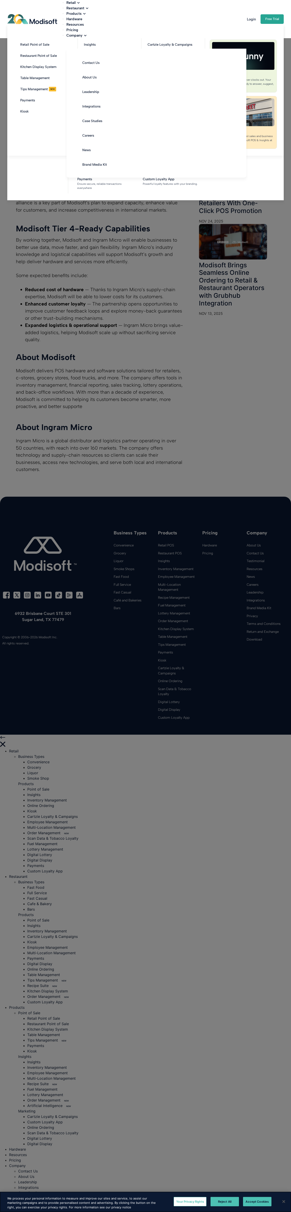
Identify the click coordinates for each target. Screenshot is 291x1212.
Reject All (224, 1201)
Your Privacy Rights (190, 1201)
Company (74, 35)
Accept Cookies (257, 1201)
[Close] (284, 1202)
